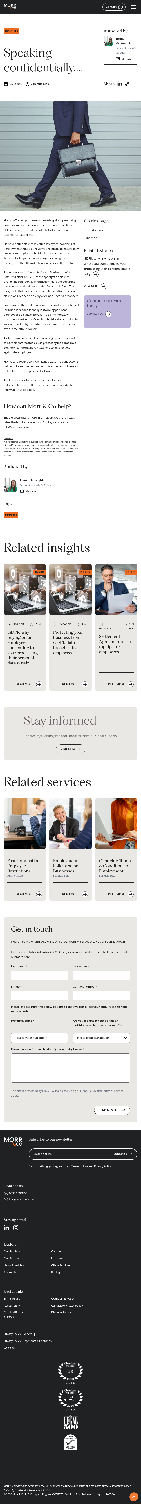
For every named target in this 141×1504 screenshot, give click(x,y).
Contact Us (95, 314)
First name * (19, 966)
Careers (56, 1251)
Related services (94, 230)
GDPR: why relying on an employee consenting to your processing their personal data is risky (107, 266)
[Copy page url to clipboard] (127, 83)
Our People (11, 1258)
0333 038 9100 (18, 1193)
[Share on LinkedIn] (120, 83)
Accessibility (12, 1305)
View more (91, 286)
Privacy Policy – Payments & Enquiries (28, 1341)
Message (127, 59)
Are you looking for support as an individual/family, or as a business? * (97, 1023)
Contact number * (85, 986)
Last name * (81, 966)
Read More (25, 684)
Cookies (9, 1348)
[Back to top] (133, 1496)
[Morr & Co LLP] (10, 7)
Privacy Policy (87, 1091)
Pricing (55, 1272)
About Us (10, 1272)
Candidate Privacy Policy (67, 1305)
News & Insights (14, 1265)
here (27, 957)
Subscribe (90, 238)
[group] (25, 627)
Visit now (68, 749)
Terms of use (12, 1298)
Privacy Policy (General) (19, 1334)
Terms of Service (113, 1091)
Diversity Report (61, 1312)
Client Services (60, 1265)
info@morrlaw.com (16, 427)
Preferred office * (22, 1021)
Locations (57, 1258)
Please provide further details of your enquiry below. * (47, 1049)
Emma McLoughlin (32, 480)
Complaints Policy (63, 1298)
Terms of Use (79, 1166)
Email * (16, 986)
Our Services (12, 1251)
